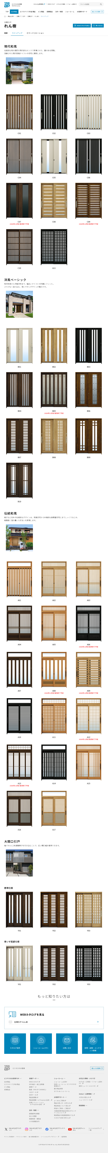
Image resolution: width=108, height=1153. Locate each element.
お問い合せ (67, 1048)
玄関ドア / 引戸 (20, 16)
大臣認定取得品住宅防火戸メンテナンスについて (65, 1112)
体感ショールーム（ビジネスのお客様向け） (65, 1085)
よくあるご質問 (59, 1100)
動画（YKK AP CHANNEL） (38, 1090)
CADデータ (32, 1092)
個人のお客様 (96, 12)
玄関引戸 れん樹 (21, 1022)
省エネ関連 (32, 1116)
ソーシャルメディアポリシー (49, 1137)
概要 (6, 33)
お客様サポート (82, 12)
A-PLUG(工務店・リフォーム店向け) (66, 4)
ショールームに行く (41, 1048)
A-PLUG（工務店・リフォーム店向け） (90, 1082)
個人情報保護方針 (34, 1137)
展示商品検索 (58, 1089)
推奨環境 (64, 1137)
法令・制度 (59, 12)
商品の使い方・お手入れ (62, 1103)
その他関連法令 (34, 1121)
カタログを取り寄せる (61, 1118)
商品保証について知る (61, 1106)
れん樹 (36, 16)
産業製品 (50, 12)
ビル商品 (41, 12)
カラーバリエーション (35, 33)
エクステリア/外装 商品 (27, 12)
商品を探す (11, 16)
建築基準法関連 (34, 1114)
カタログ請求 (15, 1048)
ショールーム (69, 12)
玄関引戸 (29, 16)
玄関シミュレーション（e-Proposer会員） (36, 1103)
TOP (7, 12)
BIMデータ (32, 1095)
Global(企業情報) (38, 4)
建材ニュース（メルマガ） (88, 1086)
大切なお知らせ (84, 1097)
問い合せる (99, 26)
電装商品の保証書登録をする (63, 1115)
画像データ (32, 1087)
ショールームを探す (60, 1082)
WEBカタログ (51, 4)
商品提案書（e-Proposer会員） (40, 1100)
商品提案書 (32, 1097)
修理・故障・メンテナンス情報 (92, 1049)
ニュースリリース (84, 1100)
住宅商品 (14, 12)
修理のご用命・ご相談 (61, 1108)
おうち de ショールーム (62, 1091)
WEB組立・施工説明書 (36, 1084)
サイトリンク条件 (21, 1137)
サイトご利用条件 (9, 1137)
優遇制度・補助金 (35, 1119)
